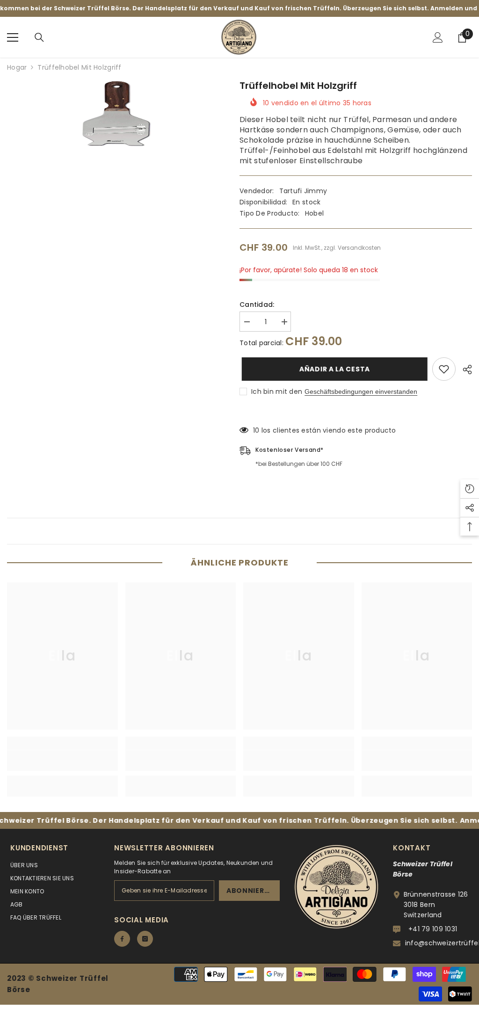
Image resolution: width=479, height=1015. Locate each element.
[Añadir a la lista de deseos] (444, 369)
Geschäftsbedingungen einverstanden (361, 391)
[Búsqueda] (39, 37)
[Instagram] (145, 939)
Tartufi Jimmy (303, 191)
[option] (116, 114)
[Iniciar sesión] (438, 37)
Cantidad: (257, 304)
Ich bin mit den (276, 391)
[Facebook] (122, 939)
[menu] (12, 37)
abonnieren (250, 890)
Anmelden (456, 820)
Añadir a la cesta (334, 369)
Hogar (17, 67)
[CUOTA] (464, 369)
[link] (62, 760)
